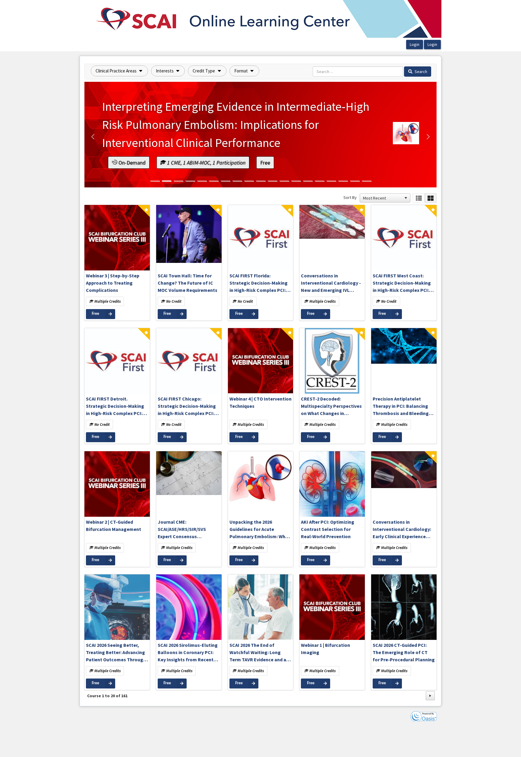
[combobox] (382, 198)
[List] (419, 198)
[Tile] (431, 198)
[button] (119, 70)
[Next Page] (430, 695)
